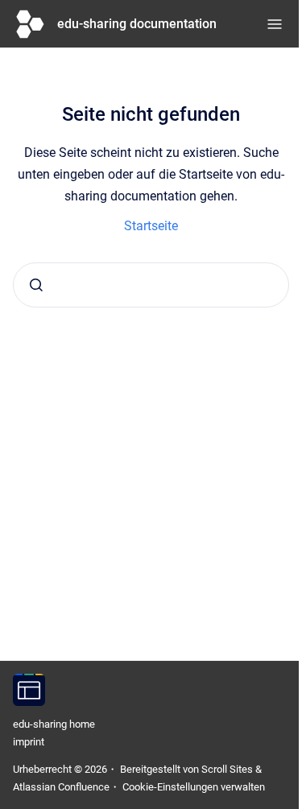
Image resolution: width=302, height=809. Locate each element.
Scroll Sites (227, 769)
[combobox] (151, 285)
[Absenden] (36, 285)
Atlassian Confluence (61, 787)
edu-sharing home (54, 724)
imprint (28, 742)
